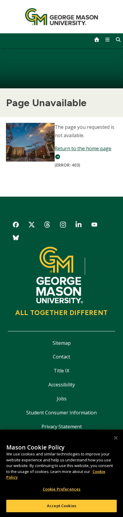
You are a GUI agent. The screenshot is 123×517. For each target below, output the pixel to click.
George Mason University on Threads (47, 225)
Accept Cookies (61, 505)
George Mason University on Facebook (16, 225)
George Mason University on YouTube (94, 225)
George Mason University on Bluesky (16, 239)
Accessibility (61, 384)
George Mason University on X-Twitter (31, 225)
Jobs (62, 398)
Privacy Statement (61, 426)
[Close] (115, 437)
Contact (61, 356)
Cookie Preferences (61, 489)
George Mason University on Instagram (63, 225)
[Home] (62, 16)
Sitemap (62, 343)
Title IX (61, 370)
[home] (97, 39)
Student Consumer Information (61, 412)
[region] (61, 473)
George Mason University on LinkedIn (78, 225)
